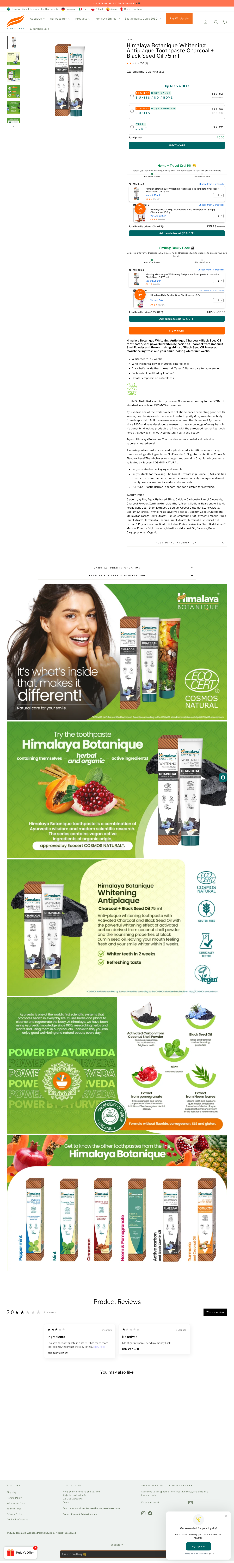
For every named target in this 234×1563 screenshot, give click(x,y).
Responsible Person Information (117, 575)
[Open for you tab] (223, 777)
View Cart (177, 330)
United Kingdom (133, 9)
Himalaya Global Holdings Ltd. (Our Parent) (34, 9)
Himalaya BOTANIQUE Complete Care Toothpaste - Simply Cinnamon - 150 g (182, 211)
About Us (36, 18)
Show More (99, 1347)
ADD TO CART (177, 145)
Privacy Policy (14, 1514)
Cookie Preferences (17, 1519)
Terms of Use (14, 1508)
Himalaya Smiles (106, 18)
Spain (113, 9)
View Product (20, 1464)
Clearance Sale (39, 28)
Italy (85, 9)
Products (81, 18)
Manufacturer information (117, 567)
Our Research (59, 18)
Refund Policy (14, 1498)
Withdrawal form (16, 1503)
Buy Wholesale (179, 18)
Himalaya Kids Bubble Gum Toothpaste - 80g (175, 295)
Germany (70, 9)
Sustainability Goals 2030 (141, 18)
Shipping (11, 1492)
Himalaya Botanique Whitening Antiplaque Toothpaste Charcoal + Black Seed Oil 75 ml (182, 190)
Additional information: (177, 542)
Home (130, 39)
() (176, 233)
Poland (99, 9)
